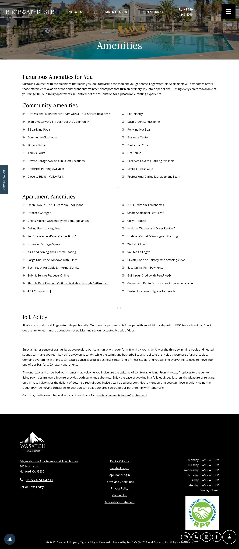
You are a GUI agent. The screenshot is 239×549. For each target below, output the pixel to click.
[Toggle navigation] (229, 11)
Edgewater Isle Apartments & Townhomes (176, 84)
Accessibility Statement (120, 502)
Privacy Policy (119, 488)
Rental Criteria (119, 461)
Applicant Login (119, 475)
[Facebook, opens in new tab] (215, 442)
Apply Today (155, 12)
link (35, 330)
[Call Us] (196, 537)
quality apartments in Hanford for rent (121, 395)
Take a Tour (76, 12)
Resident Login (116, 12)
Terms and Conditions (119, 482)
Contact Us (119, 495)
